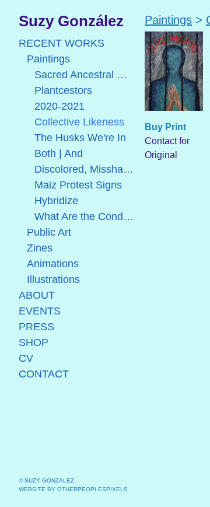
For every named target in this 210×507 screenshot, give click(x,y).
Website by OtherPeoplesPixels (73, 489)
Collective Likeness (79, 122)
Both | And (58, 153)
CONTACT (44, 374)
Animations (53, 264)
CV (26, 358)
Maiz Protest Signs (78, 185)
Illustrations (53, 279)
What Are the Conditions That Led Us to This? (84, 216)
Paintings (48, 59)
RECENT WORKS (61, 43)
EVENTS (40, 311)
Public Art (49, 232)
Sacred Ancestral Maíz (84, 75)
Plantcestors (63, 90)
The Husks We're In (80, 138)
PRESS (36, 327)
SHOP (33, 342)
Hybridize (56, 201)
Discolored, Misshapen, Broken (84, 169)
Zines (39, 248)
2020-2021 (59, 106)
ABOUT (37, 295)
